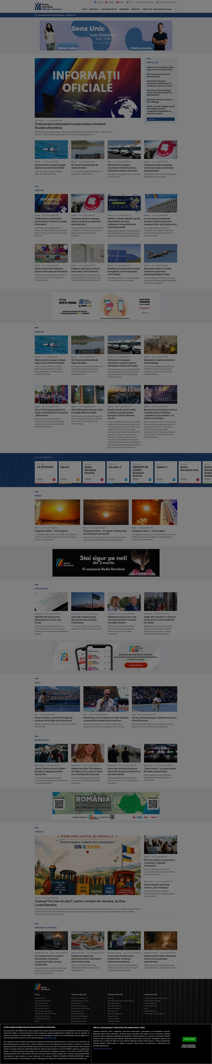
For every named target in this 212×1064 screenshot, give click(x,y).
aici (66, 1051)
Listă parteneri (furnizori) (102, 1048)
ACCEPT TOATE (189, 1039)
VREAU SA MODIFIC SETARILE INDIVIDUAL (188, 1046)
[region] (106, 1044)
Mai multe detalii (50, 1038)
